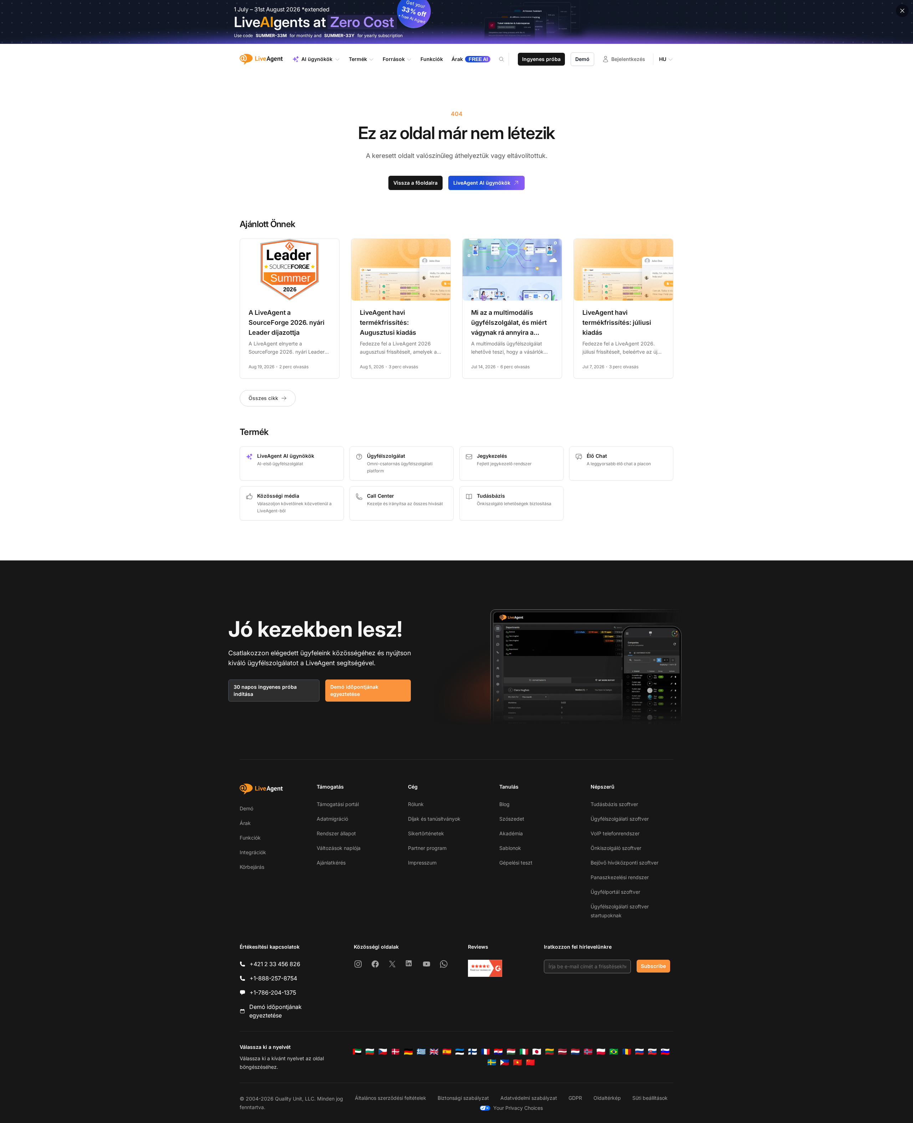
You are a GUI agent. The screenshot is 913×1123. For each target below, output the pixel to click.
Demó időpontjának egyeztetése (354, 690)
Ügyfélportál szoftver (615, 892)
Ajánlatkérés (331, 863)
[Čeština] (382, 1051)
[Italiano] (524, 1051)
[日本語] (536, 1051)
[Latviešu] (562, 1051)
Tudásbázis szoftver (614, 804)
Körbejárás (252, 867)
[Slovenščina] (665, 1051)
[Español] (447, 1051)
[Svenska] (492, 1062)
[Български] (370, 1051)
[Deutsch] (408, 1051)
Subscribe (653, 966)
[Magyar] (511, 1051)
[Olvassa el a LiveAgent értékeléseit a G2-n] (485, 968)
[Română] (626, 1051)
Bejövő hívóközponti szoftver (624, 863)
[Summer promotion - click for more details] (456, 22)
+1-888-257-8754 (273, 978)
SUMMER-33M (271, 35)
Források (394, 59)
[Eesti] (459, 1051)
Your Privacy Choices (518, 1108)
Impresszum (422, 863)
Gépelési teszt (515, 863)
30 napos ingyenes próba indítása (265, 690)
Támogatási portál (338, 804)
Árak (245, 823)
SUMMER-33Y (339, 35)
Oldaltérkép (607, 1098)
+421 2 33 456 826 (275, 964)
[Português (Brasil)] (613, 1051)
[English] (434, 1051)
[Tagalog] (504, 1062)
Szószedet (511, 819)
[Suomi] (472, 1051)
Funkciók (250, 838)
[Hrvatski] (498, 1051)
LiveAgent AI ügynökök (481, 183)
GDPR (575, 1098)
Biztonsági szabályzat (463, 1098)
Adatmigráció (332, 819)
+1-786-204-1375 (273, 992)
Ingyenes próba (541, 59)
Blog (504, 804)
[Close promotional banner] (902, 10)
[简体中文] (530, 1062)
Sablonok (510, 848)
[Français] (485, 1051)
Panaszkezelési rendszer (620, 877)
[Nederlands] (575, 1051)
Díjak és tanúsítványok (434, 819)
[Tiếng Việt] (517, 1062)
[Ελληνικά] (421, 1051)
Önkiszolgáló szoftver (616, 848)
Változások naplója (339, 848)
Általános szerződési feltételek (390, 1098)
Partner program (427, 848)
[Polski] (601, 1051)
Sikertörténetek (426, 833)
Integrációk (253, 852)
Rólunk (416, 804)
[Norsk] (588, 1051)
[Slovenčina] (652, 1051)
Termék (358, 59)
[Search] (505, 59)
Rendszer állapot (336, 833)
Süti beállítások (650, 1098)
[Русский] (639, 1051)
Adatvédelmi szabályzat (528, 1098)
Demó (582, 59)
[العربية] (357, 1051)
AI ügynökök (316, 59)
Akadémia (511, 833)
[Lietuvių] (549, 1051)
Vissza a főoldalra (415, 183)
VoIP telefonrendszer (615, 833)
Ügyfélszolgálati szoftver (620, 819)
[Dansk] (395, 1051)
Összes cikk (263, 398)
